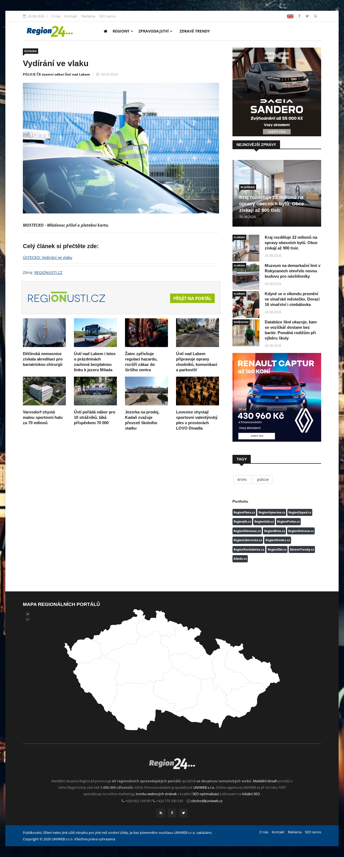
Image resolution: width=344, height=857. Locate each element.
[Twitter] (308, 16)
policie (263, 479)
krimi (242, 479)
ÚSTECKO (30, 51)
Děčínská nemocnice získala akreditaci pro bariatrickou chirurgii (43, 359)
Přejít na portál (192, 298)
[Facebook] (290, 16)
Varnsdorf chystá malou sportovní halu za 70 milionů (43, 417)
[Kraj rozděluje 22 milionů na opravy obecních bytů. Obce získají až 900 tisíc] (245, 248)
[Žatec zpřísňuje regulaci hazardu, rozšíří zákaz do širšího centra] (146, 332)
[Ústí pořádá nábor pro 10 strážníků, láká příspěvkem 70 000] (95, 391)
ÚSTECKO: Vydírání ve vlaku (47, 257)
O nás (55, 16)
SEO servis (107, 16)
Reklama (88, 16)
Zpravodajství (154, 31)
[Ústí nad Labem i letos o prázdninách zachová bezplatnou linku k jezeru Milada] (95, 332)
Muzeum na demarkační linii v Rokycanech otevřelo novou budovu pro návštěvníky (292, 270)
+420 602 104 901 (138, 800)
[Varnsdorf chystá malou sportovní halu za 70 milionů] (44, 391)
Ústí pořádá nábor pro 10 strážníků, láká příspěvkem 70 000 (94, 417)
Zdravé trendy (195, 31)
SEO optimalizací (205, 793)
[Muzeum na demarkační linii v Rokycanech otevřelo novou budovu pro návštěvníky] (245, 276)
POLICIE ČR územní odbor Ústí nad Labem (56, 74)
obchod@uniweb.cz (207, 800)
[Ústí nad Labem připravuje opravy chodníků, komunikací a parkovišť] (197, 332)
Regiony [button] (122, 31)
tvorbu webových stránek (156, 793)
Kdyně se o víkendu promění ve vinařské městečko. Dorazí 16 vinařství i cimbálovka (292, 299)
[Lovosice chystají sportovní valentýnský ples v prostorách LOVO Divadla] (197, 391)
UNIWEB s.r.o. (204, 787)
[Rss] (315, 16)
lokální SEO (251, 793)
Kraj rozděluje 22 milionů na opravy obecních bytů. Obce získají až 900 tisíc (271, 204)
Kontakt (70, 16)
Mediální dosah (265, 781)
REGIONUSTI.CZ (48, 272)
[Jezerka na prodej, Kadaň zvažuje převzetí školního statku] (146, 391)
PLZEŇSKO (248, 187)
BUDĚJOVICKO (241, 321)
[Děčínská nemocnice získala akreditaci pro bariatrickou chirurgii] (44, 332)
